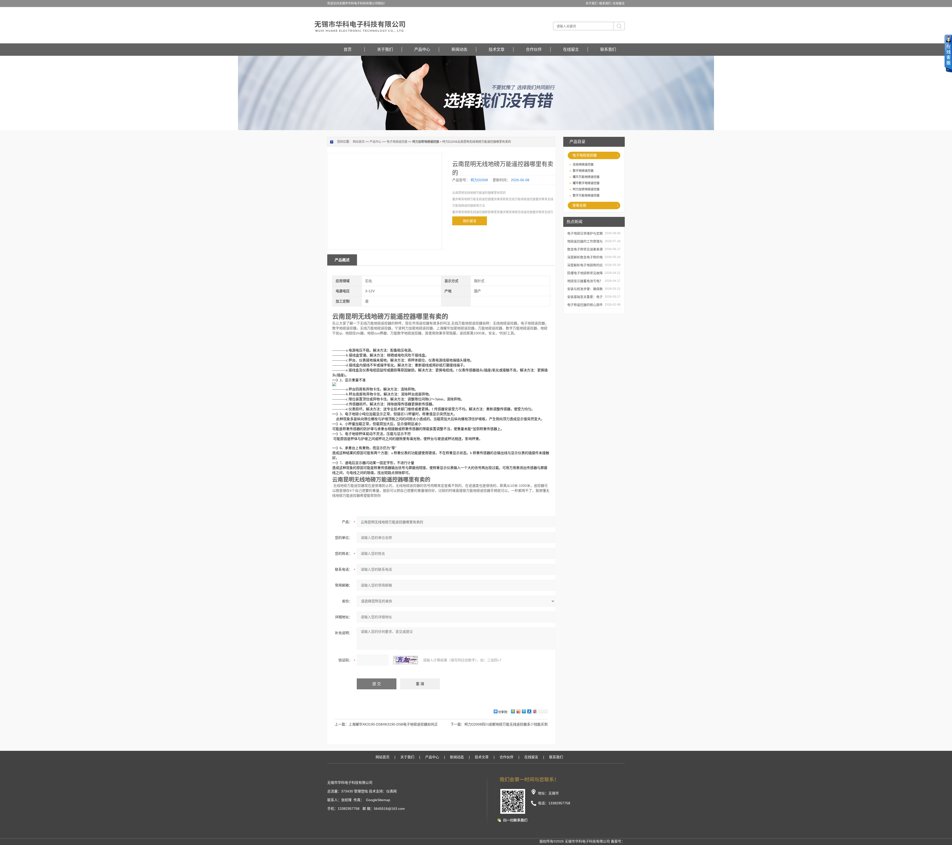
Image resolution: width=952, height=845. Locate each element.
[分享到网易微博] (534, 711)
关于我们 (385, 49)
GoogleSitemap (378, 800)
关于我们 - (592, 3)
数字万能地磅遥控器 (586, 195)
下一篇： (457, 724)
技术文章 (497, 49)
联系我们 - (606, 3)
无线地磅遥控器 (583, 164)
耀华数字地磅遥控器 (586, 183)
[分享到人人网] (529, 711)
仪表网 (391, 791)
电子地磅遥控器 (584, 155)
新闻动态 (459, 49)
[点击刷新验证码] (405, 660)
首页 (348, 49)
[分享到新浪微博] (518, 711)
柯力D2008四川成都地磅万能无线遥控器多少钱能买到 (506, 724)
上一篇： (342, 724)
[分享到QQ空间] (512, 711)
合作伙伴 (534, 49)
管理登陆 (361, 791)
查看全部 (579, 205)
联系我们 (608, 49)
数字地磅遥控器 (583, 171)
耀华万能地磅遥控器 (586, 177)
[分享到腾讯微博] (523, 711)
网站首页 (359, 142)
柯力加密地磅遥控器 (586, 189)
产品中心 (422, 49)
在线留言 (619, 3)
